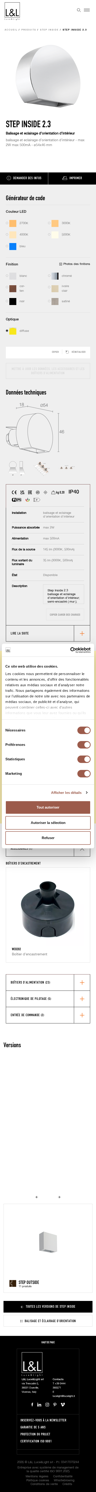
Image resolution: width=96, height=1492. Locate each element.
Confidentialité (62, 1476)
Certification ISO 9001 (36, 1441)
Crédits (67, 1484)
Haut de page (48, 1342)
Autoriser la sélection (48, 823)
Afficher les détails (66, 793)
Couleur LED (16, 211)
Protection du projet (35, 1434)
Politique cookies (37, 1480)
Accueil (11, 30)
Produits (28, 30)
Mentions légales (37, 1476)
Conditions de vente (44, 1484)
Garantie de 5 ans (33, 1427)
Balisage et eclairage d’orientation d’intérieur (40, 133)
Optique (12, 319)
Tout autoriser (48, 807)
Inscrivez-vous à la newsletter (43, 1420)
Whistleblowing (64, 1480)
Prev (37, 1197)
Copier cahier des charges (65, 614)
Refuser (48, 838)
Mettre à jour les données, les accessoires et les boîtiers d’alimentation (48, 371)
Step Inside (49, 30)
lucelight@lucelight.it (64, 1396)
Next (59, 1197)
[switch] (84, 744)
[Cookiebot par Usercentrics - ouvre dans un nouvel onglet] (70, 650)
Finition (12, 264)
